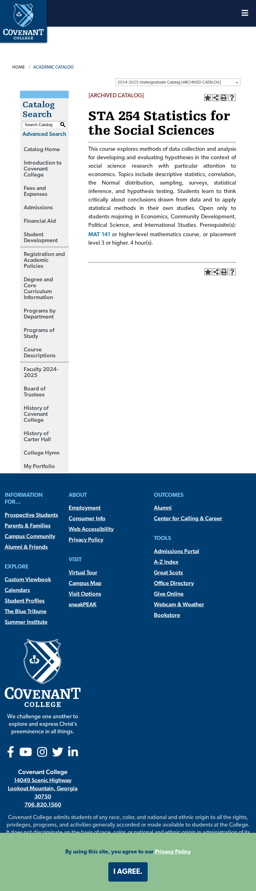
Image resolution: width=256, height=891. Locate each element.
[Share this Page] (215, 97)
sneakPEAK (82, 604)
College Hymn (42, 452)
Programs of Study (39, 333)
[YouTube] (25, 754)
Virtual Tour (83, 572)
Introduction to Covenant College (43, 168)
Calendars (17, 590)
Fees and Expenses (35, 191)
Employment (85, 507)
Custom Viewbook (28, 579)
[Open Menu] (245, 14)
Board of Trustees (34, 391)
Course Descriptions (40, 352)
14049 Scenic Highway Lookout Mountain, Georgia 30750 (42, 788)
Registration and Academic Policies (44, 260)
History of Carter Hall (37, 436)
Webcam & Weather (179, 604)
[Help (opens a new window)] (232, 97)
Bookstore (167, 615)
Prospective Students (31, 515)
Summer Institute (26, 622)
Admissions (38, 207)
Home (18, 66)
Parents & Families (28, 525)
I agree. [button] (128, 872)
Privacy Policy (86, 539)
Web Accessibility (91, 529)
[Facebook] (10, 754)
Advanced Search (44, 133)
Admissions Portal (176, 551)
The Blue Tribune (26, 611)
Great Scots (168, 572)
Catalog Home (42, 149)
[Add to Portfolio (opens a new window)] (207, 97)
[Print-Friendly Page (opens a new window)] (223, 97)
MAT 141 (99, 234)
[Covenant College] (23, 20)
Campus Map (85, 583)
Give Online (169, 593)
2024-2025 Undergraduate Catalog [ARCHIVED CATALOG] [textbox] (169, 82)
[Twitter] (57, 754)
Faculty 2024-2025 (41, 372)
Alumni (163, 507)
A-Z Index (166, 561)
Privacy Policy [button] (173, 852)
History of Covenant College (36, 414)
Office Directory (174, 583)
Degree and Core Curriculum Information (38, 288)
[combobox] (178, 82)
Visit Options (85, 593)
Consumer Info (87, 518)
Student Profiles (25, 600)
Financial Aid (40, 220)
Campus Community (30, 536)
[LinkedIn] (73, 754)
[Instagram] (42, 754)
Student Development (41, 237)
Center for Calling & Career (188, 518)
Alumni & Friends (26, 546)
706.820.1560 (42, 804)
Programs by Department (40, 313)
